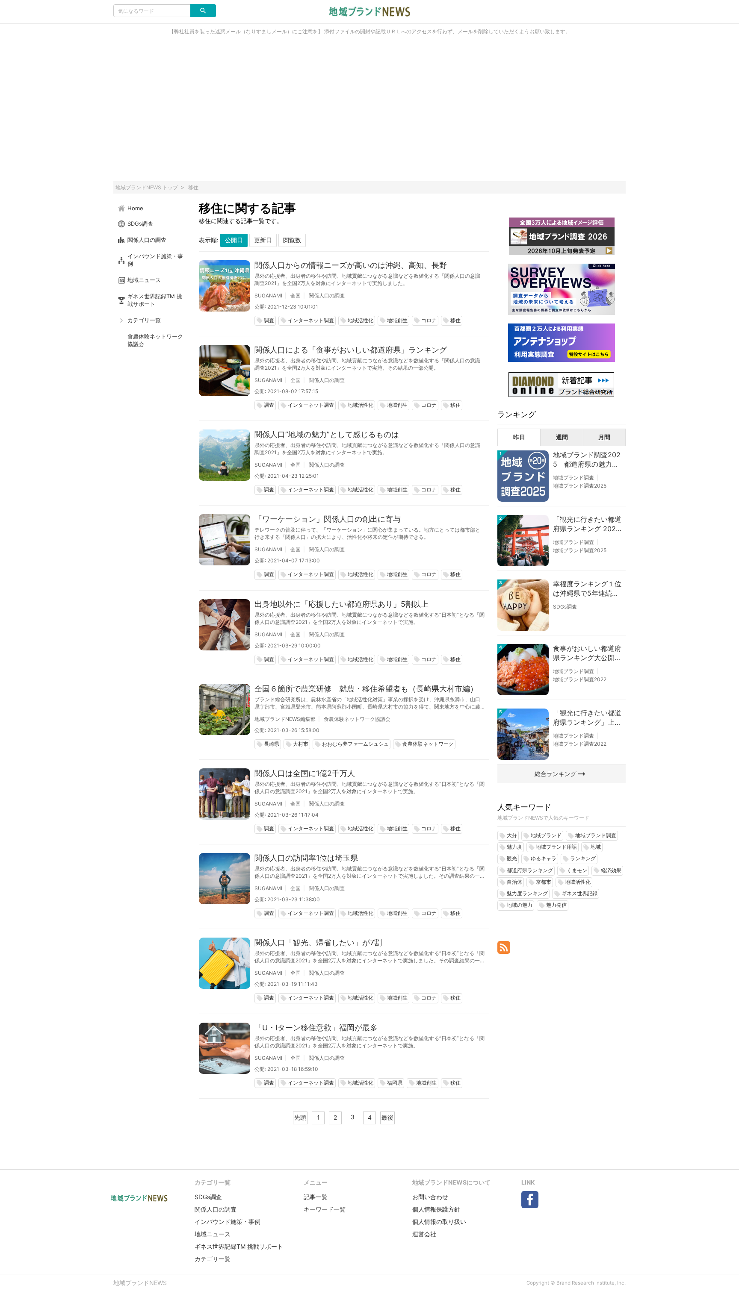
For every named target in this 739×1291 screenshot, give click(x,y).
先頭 (300, 1117)
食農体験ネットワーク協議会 (357, 719)
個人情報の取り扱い (439, 1221)
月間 (604, 437)
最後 (387, 1117)
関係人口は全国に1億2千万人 (304, 773)
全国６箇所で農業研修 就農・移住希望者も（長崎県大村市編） (366, 688)
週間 (562, 437)
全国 (295, 295)
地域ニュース (213, 1234)
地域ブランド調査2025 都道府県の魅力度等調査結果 (587, 459)
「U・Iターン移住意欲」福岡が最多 (316, 1027)
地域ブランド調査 (573, 477)
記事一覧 (316, 1196)
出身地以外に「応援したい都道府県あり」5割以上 (341, 604)
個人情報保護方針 (436, 1209)
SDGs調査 (565, 606)
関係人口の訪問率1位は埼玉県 (306, 857)
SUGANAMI (268, 295)
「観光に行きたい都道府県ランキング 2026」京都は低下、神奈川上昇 (587, 524)
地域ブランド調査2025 (579, 485)
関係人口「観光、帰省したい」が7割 (318, 942)
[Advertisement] (369, 113)
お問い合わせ (430, 1196)
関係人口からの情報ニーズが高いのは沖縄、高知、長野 (350, 265)
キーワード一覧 (325, 1209)
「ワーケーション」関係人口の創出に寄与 (327, 519)
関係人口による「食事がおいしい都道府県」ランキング (350, 349)
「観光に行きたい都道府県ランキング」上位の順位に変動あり (587, 718)
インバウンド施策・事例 (227, 1221)
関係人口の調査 (327, 295)
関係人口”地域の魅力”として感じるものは (326, 434)
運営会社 (424, 1234)
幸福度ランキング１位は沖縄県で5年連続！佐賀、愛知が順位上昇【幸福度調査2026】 (587, 588)
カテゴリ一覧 (213, 1258)
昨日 (519, 437)
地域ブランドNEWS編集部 (285, 719)
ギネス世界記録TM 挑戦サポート (239, 1246)
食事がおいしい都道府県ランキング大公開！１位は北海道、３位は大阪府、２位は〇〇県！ (587, 653)
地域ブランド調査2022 (579, 679)
